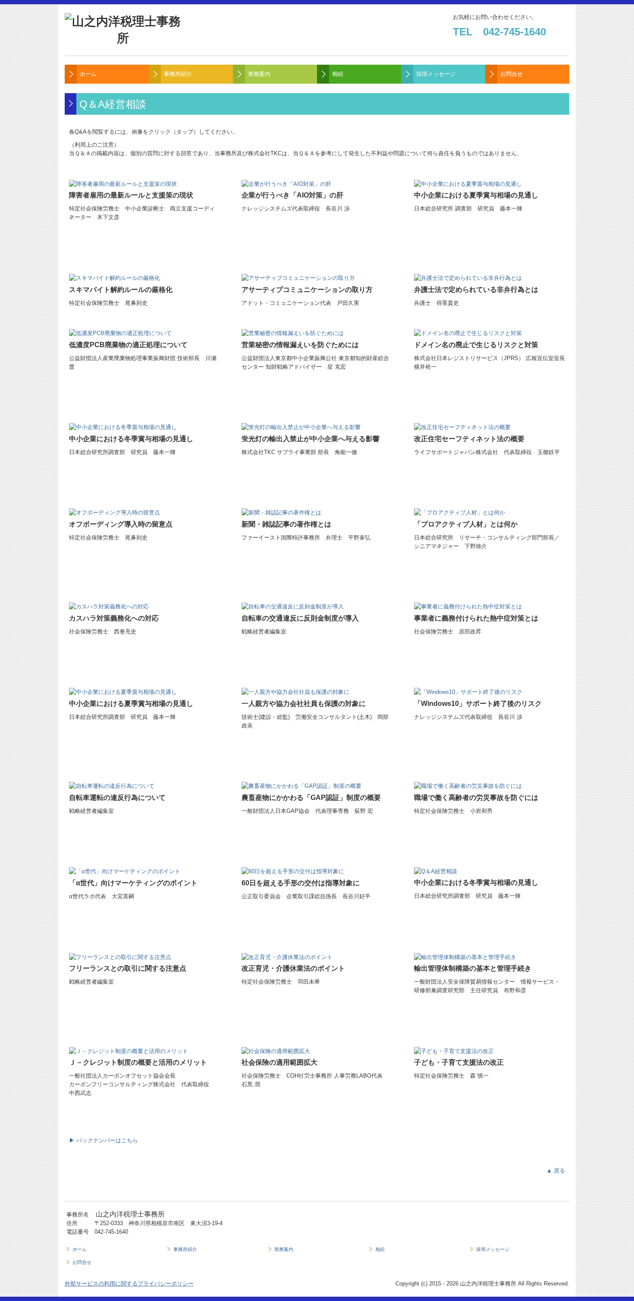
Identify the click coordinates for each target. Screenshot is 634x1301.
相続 (337, 74)
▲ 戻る (555, 1170)
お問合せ (511, 74)
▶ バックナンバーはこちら (103, 1140)
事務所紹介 (178, 74)
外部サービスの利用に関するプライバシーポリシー (129, 1283)
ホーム (88, 74)
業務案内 (259, 74)
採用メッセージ (435, 74)
